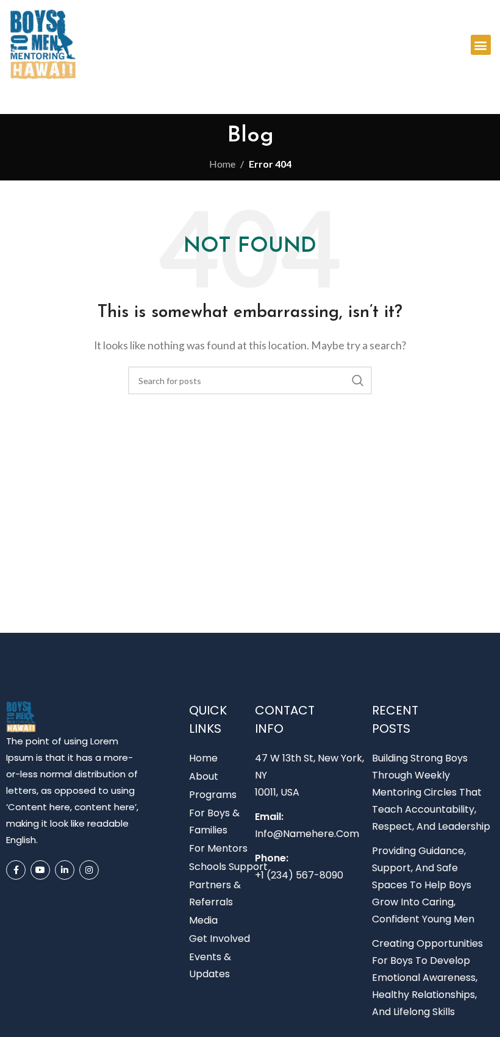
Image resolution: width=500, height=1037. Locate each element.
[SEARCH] (358, 380)
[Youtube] (40, 870)
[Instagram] (89, 870)
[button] (481, 45)
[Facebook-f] (16, 870)
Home (222, 163)
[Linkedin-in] (64, 870)
